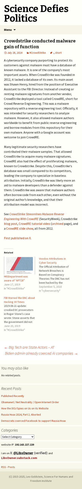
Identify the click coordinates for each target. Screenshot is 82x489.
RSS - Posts (8, 467)
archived (57, 224)
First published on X (17, 238)
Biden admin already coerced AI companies (41, 353)
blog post (10, 224)
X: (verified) (29, 453)
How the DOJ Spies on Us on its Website (25, 408)
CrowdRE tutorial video (34, 224)
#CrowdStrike (37, 52)
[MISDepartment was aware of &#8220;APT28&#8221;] (19, 265)
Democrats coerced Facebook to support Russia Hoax (33, 421)
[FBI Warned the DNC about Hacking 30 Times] (21, 314)
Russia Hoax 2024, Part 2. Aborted (21, 414)
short (58, 52)
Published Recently (12, 396)
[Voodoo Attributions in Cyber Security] (56, 275)
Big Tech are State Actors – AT (29, 347)
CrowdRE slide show (19, 228)
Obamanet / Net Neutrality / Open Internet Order (30, 402)
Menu (8, 30)
